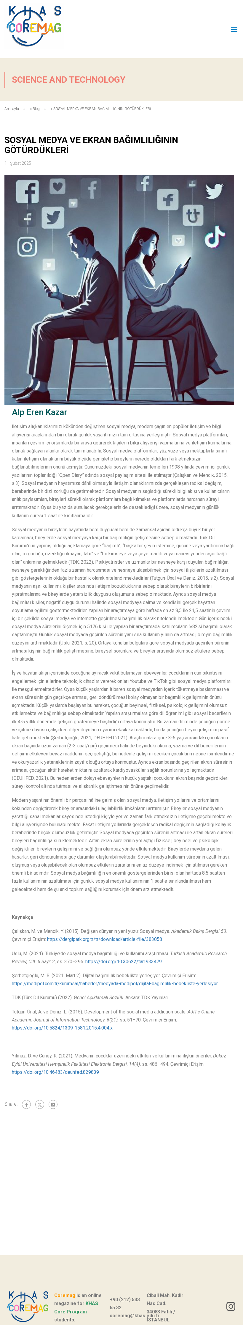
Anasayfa (11, 109)
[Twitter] (39, 1104)
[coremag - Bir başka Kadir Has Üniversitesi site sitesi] (45, 29)
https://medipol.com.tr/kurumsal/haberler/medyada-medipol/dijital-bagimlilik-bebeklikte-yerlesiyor (115, 983)
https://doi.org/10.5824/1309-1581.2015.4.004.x (62, 1028)
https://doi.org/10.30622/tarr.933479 (123, 961)
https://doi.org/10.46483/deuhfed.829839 (55, 1072)
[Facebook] (26, 1104)
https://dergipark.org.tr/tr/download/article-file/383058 (104, 939)
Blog (36, 109)
